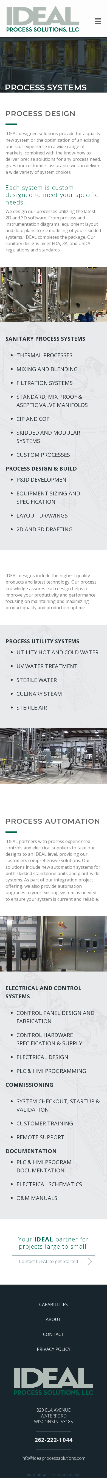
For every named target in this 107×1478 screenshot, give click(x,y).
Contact (53, 1334)
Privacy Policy (54, 1349)
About (53, 1319)
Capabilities (53, 1304)
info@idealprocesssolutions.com (53, 1458)
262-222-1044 (53, 1439)
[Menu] (98, 21)
